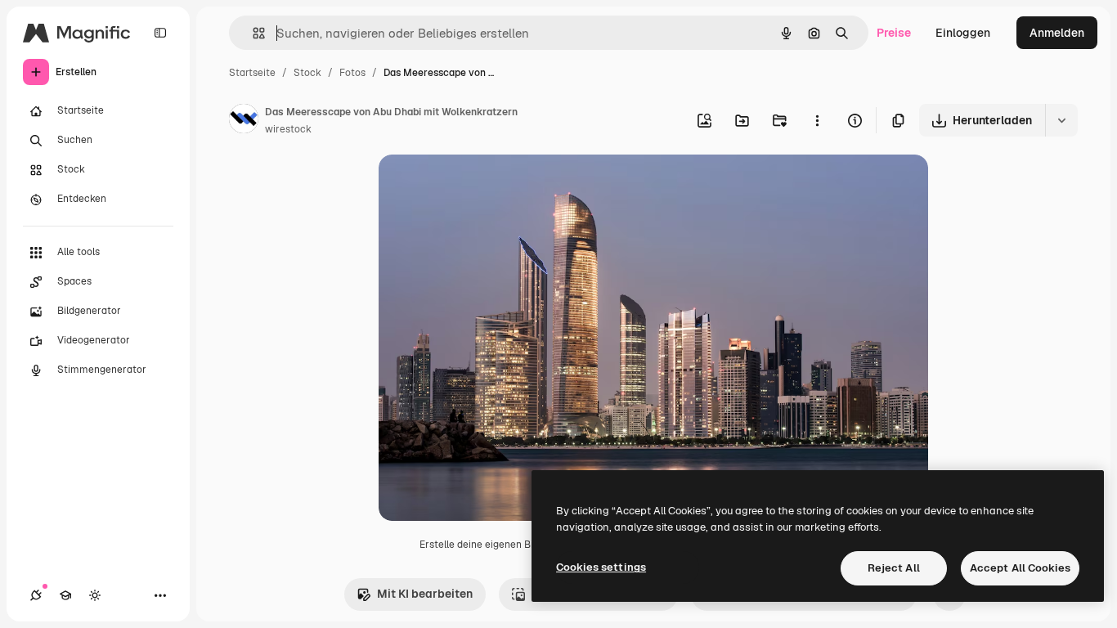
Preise (894, 32)
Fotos (352, 72)
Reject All (894, 568)
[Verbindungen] (36, 595)
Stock (307, 72)
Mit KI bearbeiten (425, 593)
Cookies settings (601, 567)
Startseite (252, 72)
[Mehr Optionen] (817, 120)
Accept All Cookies (1020, 568)
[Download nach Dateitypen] (1061, 120)
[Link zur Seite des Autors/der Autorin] (243, 121)
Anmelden (1057, 32)
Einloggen (962, 32)
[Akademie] (65, 595)
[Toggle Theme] (95, 595)
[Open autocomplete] (252, 33)
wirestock (288, 129)
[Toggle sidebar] (160, 33)
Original (483, 186)
